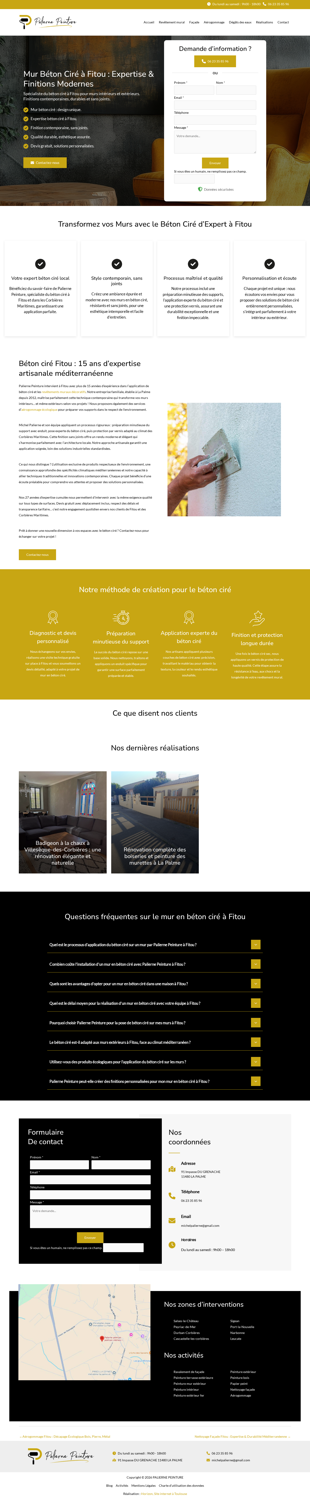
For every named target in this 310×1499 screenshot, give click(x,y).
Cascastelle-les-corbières (191, 1339)
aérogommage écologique (39, 409)
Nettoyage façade (242, 1389)
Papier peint (239, 1383)
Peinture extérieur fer (189, 1395)
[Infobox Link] (194, 1171)
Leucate (235, 1339)
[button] (234, 4)
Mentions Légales (143, 1485)
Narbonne (237, 1333)
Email (179, 97)
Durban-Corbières (187, 1333)
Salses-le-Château (186, 1321)
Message (181, 127)
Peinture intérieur (186, 1389)
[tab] (155, 944)
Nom (220, 82)
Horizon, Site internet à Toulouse (164, 1494)
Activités (122, 1485)
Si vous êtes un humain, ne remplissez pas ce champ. (210, 171)
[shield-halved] (200, 189)
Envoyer (215, 163)
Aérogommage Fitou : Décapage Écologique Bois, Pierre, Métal (64, 1436)
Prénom (180, 82)
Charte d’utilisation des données (181, 1485)
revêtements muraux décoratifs (64, 392)
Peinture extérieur (243, 1372)
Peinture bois (239, 1378)
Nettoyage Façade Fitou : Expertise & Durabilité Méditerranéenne (243, 1436)
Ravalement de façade (189, 1372)
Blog (109, 1485)
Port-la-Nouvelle (242, 1327)
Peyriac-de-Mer (185, 1327)
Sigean (234, 1321)
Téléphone (181, 112)
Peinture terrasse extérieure (193, 1378)
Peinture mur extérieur (190, 1383)
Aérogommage (240, 1395)
